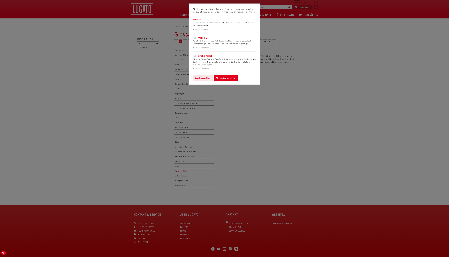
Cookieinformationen (202, 29)
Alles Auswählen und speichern (226, 77)
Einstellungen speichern (202, 77)
